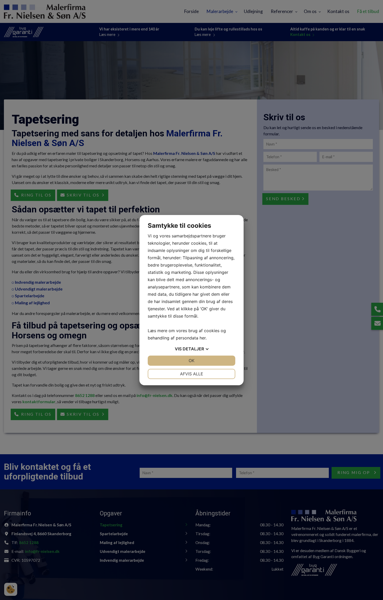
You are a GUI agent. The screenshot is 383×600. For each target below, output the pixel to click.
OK (191, 360)
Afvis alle (191, 373)
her (203, 337)
